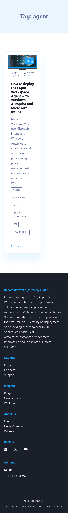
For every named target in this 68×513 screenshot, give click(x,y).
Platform (10, 365)
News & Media (13, 426)
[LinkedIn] (6, 449)
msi (15, 224)
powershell (20, 232)
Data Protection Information (50, 506)
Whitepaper (11, 403)
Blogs (7, 393)
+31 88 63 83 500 (15, 475)
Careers (9, 431)
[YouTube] (26, 449)
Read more (16, 246)
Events (8, 421)
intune (17, 205)
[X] (16, 450)
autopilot (19, 197)
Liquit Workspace (19, 215)
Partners (9, 370)
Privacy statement (27, 506)
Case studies (12, 398)
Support (9, 375)
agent (16, 190)
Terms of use (11, 506)
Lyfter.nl (40, 501)
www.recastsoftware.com (21, 337)
